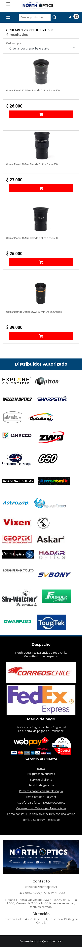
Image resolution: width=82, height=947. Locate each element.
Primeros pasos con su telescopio (41, 791)
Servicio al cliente (41, 779)
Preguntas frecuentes (41, 774)
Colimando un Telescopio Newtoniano (41, 808)
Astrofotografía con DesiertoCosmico (41, 802)
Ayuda (41, 768)
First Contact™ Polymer (41, 797)
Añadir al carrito (41, 114)
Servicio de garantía (41, 785)
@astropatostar (52, 941)
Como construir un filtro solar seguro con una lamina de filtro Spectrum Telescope (41, 817)
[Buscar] (55, 17)
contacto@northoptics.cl (41, 887)
